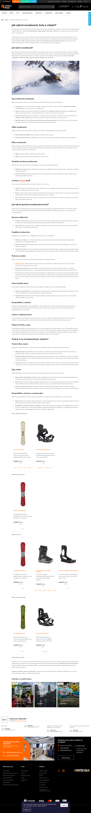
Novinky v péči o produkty (43, 692)
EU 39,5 (44, 590)
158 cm (22, 651)
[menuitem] (5, 12)
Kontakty (23, 773)
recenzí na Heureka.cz (20, 720)
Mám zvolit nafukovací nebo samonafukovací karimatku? (66, 690)
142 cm (15, 467)
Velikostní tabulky (43, 777)
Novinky (23, 777)
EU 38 (39, 590)
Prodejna (80, 1)
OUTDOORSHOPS (7, 1)
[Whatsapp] (68, 771)
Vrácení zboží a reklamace (54, 1)
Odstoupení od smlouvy (8, 780)
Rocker (22, 180)
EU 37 (35, 590)
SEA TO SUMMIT (25, 1)
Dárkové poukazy (43, 771)
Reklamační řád (6, 782)
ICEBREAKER (16, 1)
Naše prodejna (24, 771)
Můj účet (64, 1)
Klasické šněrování (20, 263)
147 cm (22, 528)
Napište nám (24, 780)
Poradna (41, 775)
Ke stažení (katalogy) (44, 780)
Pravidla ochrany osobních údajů (10, 784)
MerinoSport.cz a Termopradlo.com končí (44, 790)
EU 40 (49, 590)
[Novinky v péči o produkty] (45, 694)
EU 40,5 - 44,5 (48, 467)
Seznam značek (43, 773)
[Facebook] (59, 771)
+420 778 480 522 (60, 6)
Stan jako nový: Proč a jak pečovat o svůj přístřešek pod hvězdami (23, 690)
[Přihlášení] (72, 7)
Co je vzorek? (42, 784)
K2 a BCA (33, 1)
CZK (85, 1)
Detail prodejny (66, 757)
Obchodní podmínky (7, 777)
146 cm (20, 467)
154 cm (30, 467)
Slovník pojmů (42, 782)
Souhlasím (64, 805)
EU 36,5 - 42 (41, 467)
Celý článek (17, 703)
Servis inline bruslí (43, 787)
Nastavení (27, 809)
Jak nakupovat (72, 1)
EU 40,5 (54, 590)
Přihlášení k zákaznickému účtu (10, 773)
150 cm (25, 467)
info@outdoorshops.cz (14, 752)
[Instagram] (63, 771)
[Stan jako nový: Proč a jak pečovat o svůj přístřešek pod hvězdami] (23, 694)
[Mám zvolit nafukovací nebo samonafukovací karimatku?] (68, 694)
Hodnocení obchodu (25, 775)
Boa (16, 273)
